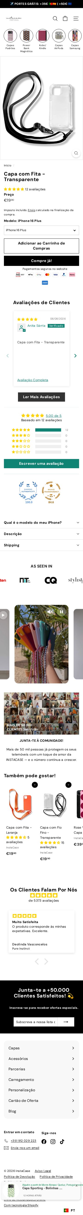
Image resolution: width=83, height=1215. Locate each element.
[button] (14, 189)
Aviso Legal (43, 1171)
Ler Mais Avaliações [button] (41, 396)
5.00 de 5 (54, 416)
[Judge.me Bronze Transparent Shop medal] (51, 491)
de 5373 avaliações (44, 900)
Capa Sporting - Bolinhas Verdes (43, 1188)
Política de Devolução (19, 1177)
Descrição (13, 534)
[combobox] (69, 1210)
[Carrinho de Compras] (65, 18)
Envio (31, 210)
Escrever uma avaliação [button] (41, 463)
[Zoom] (76, 153)
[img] (27, 319)
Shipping (11, 545)
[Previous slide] (7, 355)
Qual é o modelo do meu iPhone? (33, 522)
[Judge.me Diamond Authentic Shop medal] (28, 491)
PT (73, 1210)
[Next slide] (75, 355)
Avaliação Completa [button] (32, 380)
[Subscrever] (66, 1022)
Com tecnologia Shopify (21, 1205)
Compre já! (41, 260)
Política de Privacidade (56, 1177)
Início (8, 165)
